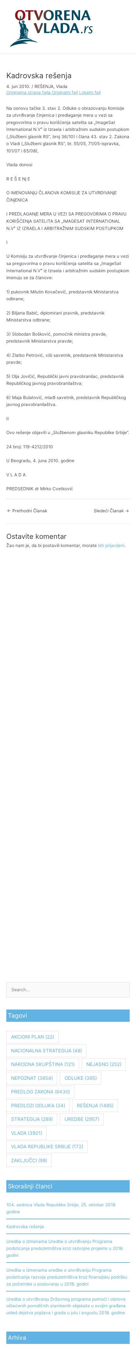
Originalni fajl (65, 92)
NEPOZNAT (32, 1078)
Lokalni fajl (90, 92)
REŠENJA (43, 86)
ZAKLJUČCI (29, 1160)
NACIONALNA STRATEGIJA (46, 1051)
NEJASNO (103, 1064)
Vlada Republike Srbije (47, 1147)
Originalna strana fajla (29, 92)
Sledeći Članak (111, 510)
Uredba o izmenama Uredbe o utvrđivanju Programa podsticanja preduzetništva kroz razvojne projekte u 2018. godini (65, 1248)
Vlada (61, 86)
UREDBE (82, 1119)
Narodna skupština (43, 1064)
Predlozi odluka (38, 1106)
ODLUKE (81, 1078)
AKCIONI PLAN (32, 1037)
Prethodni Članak (27, 510)
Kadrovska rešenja (25, 1226)
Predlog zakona (40, 1092)
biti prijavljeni (111, 545)
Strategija (32, 1119)
